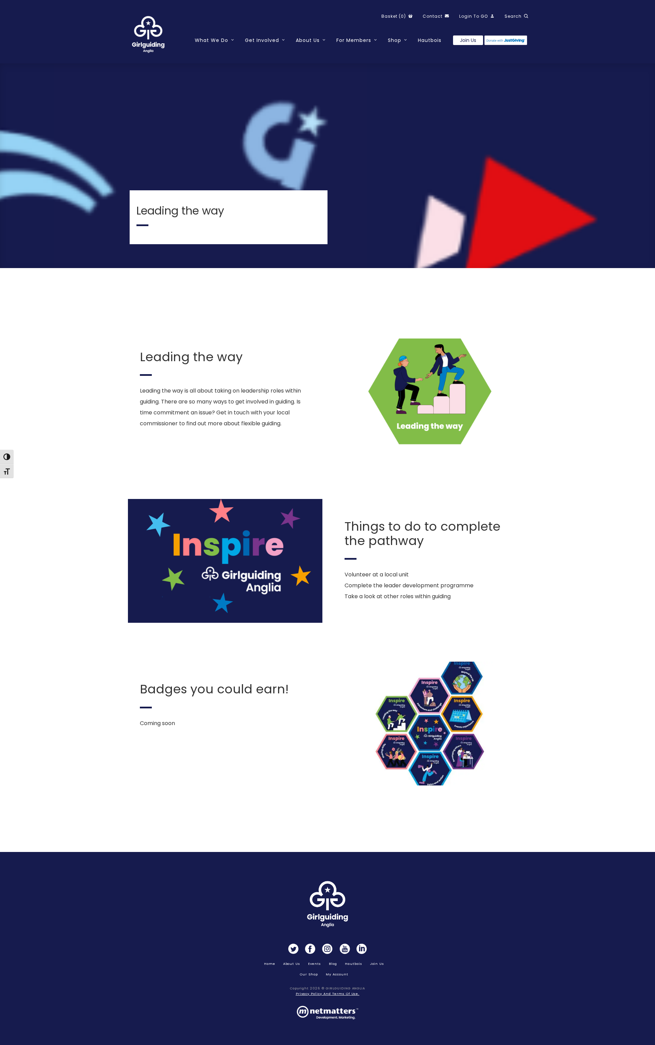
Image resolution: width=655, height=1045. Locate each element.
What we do (211, 40)
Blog (333, 964)
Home (269, 964)
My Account (337, 974)
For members (353, 40)
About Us (308, 40)
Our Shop (309, 974)
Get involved (262, 40)
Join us (468, 40)
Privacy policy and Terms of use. (328, 993)
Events (314, 964)
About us (292, 964)
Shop (394, 40)
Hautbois (429, 40)
